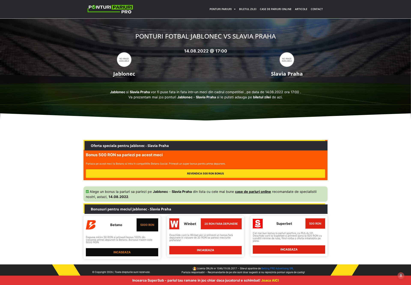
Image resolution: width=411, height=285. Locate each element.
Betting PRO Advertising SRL (277, 268)
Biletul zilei (247, 9)
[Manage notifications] (401, 275)
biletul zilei (262, 97)
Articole (301, 9)
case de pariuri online (253, 191)
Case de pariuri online (276, 9)
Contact (317, 9)
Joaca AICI (270, 280)
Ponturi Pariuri (221, 9)
